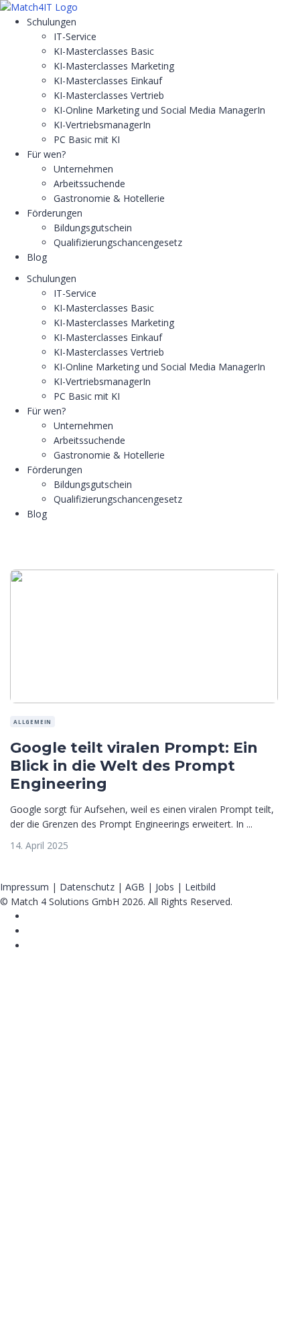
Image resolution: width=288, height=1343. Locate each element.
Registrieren (82, 1320)
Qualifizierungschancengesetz (118, 242)
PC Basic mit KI (87, 139)
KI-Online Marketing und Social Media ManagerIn (159, 110)
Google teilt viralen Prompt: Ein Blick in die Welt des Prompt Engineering (134, 766)
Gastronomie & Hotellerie (109, 198)
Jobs (164, 886)
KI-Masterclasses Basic (104, 51)
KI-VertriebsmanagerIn (102, 124)
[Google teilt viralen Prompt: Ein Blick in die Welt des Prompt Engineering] (144, 576)
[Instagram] (30, 945)
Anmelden (131, 1320)
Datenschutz (87, 886)
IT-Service (75, 36)
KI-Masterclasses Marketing (114, 65)
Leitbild (200, 886)
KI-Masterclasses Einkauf (108, 80)
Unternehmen (83, 168)
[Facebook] (30, 916)
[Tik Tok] (30, 931)
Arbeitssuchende (89, 183)
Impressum (24, 886)
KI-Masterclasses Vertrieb (109, 95)
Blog (37, 257)
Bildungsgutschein (93, 227)
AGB (135, 886)
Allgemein (32, 721)
